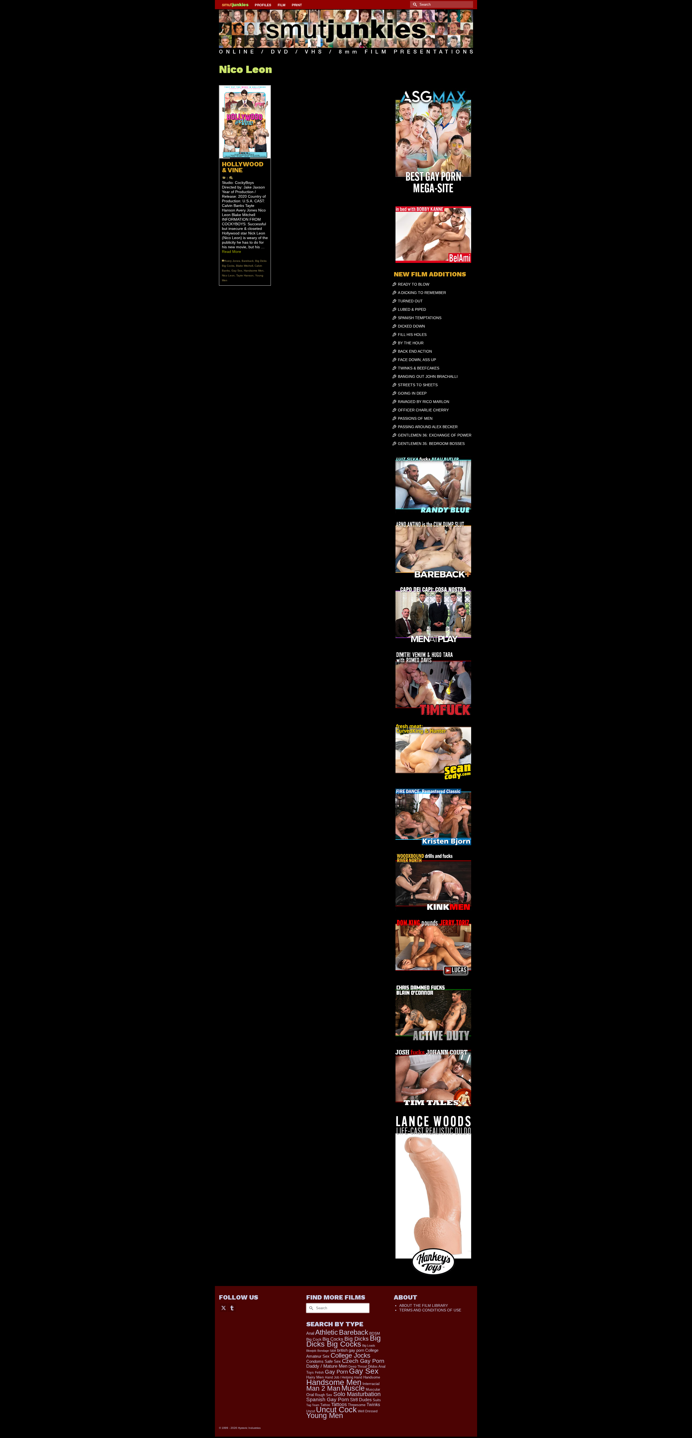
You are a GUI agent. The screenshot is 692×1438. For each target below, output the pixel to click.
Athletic (326, 1332)
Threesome (356, 1405)
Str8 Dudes (361, 1399)
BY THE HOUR (411, 343)
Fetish (319, 1372)
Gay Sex (236, 270)
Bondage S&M (326, 1350)
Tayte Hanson (245, 275)
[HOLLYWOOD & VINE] (245, 121)
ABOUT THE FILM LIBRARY (423, 1305)
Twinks (373, 1404)
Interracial (371, 1383)
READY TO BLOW (413, 284)
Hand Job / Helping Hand (343, 1377)
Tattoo (325, 1405)
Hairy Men (315, 1377)
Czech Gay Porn (363, 1361)
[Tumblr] (232, 1307)
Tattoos (339, 1404)
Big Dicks (356, 1338)
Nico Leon (228, 275)
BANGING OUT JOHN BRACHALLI (428, 376)
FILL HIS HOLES (412, 334)
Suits (377, 1400)
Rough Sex (323, 1395)
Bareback (248, 260)
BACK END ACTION (415, 351)
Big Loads (368, 1345)
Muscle (353, 1388)
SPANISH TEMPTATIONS (419, 318)
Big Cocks (332, 1339)
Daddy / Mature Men (326, 1366)
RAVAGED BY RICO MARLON (423, 401)
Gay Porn (336, 1372)
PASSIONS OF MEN (415, 418)
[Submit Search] (414, 4)
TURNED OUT (410, 301)
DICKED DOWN (411, 326)
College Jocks (350, 1355)
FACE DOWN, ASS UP (417, 360)
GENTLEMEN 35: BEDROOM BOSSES (431, 443)
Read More (231, 251)
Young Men (324, 1415)
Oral (310, 1395)
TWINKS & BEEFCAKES (418, 368)
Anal (310, 1333)
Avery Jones (232, 260)
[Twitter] (223, 1307)
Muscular (373, 1389)
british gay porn (350, 1350)
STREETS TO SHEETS (418, 385)
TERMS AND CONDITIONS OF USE (430, 1310)
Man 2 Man (323, 1388)
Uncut (310, 1411)
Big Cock (313, 1339)
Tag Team (312, 1405)
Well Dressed (368, 1411)
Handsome (371, 1377)
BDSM (374, 1333)
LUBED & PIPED (412, 309)
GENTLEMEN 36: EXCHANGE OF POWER (434, 435)
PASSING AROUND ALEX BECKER (428, 427)
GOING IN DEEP (412, 393)
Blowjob (311, 1350)
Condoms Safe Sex (323, 1361)
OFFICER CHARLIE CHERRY (423, 410)
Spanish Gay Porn (327, 1399)
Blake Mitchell (244, 265)
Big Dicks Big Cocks (343, 1341)
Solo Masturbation (357, 1394)
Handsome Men (254, 270)
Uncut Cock (336, 1409)
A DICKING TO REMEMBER (422, 292)
